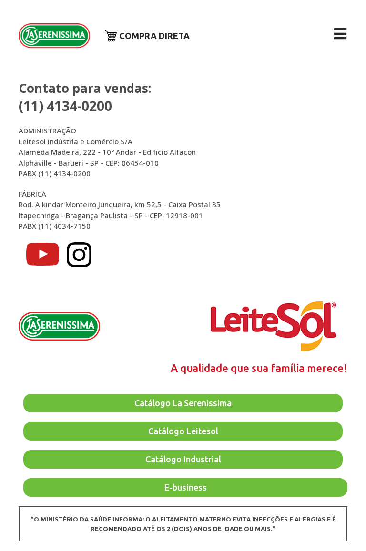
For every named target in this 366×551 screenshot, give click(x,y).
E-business (185, 487)
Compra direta (154, 35)
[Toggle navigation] (340, 34)
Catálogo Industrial (183, 459)
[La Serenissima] (54, 36)
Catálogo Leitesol (183, 431)
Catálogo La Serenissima (183, 403)
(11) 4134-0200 (65, 106)
